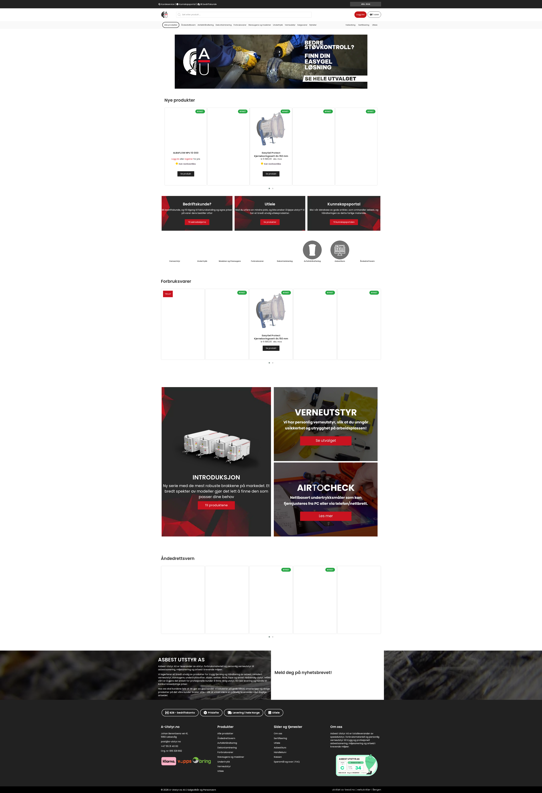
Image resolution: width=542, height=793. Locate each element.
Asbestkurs (280, 747)
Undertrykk (278, 25)
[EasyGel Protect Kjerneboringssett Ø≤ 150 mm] (228, 129)
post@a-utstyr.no (171, 741)
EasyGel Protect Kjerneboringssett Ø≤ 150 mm (228, 154)
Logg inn (360, 14)
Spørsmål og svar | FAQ (287, 761)
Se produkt (228, 173)
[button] (269, 188)
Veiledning (350, 25)
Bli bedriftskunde (208, 4)
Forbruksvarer (240, 25)
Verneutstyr (290, 25)
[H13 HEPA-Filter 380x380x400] (356, 129)
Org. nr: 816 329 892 (171, 750)
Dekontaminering (224, 25)
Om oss (278, 733)
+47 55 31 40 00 (169, 746)
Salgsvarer (302, 25)
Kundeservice (167, 4)
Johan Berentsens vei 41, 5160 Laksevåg (174, 735)
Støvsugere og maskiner (259, 25)
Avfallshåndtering (206, 25)
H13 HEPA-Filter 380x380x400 (356, 152)
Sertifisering (363, 25)
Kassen (278, 757)
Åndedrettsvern (188, 25)
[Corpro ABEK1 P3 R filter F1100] (359, 588)
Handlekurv (280, 752)
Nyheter (313, 25)
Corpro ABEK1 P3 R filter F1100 (359, 612)
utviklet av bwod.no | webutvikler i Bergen (356, 789)
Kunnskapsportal (187, 4)
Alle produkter (170, 25)
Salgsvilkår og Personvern (201, 789)
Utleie (374, 25)
